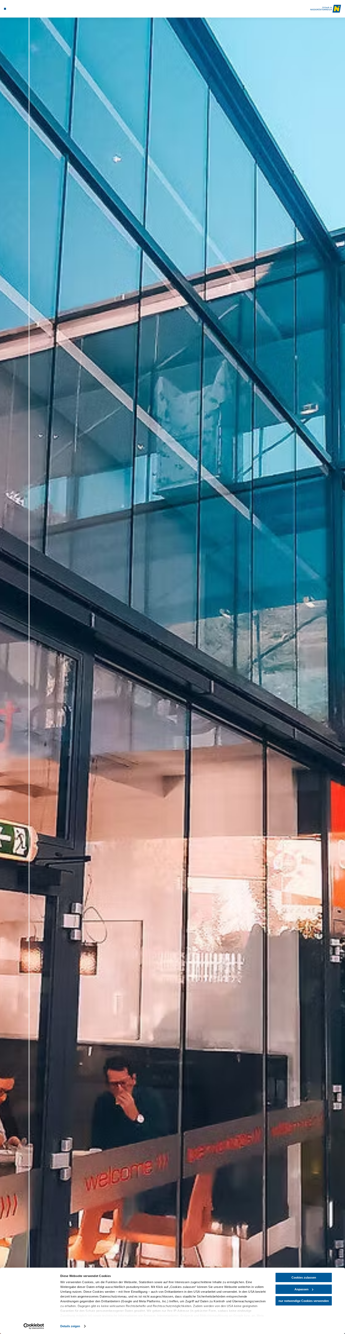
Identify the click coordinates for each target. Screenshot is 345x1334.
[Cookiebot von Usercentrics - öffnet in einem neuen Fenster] (33, 1326)
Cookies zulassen (303, 1277)
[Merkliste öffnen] (15, 9)
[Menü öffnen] (5, 9)
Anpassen (301, 1289)
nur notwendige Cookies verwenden (304, 1300)
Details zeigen (70, 1326)
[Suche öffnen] (21, 9)
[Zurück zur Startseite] (325, 8)
